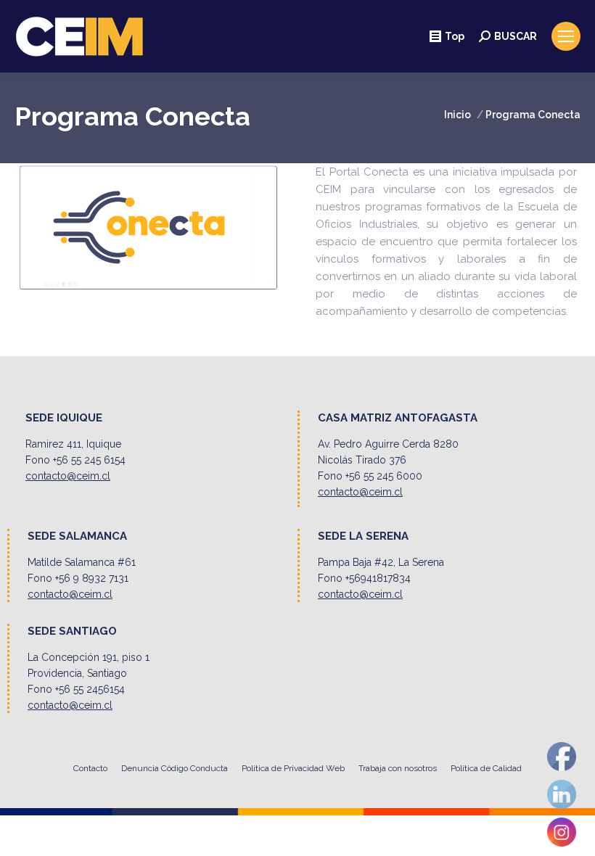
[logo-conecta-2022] (148, 227)
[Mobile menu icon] (565, 36)
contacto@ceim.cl (67, 476)
